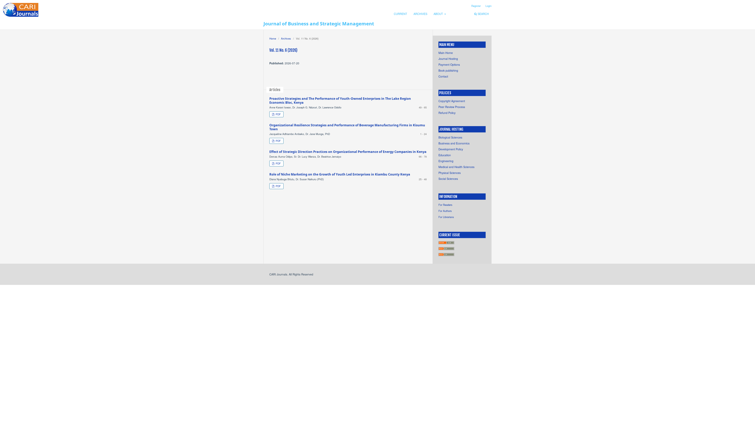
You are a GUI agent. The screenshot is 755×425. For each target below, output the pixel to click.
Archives (420, 14)
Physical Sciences (449, 173)
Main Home (445, 53)
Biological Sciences (450, 137)
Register (476, 6)
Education (444, 155)
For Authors (445, 211)
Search (483, 14)
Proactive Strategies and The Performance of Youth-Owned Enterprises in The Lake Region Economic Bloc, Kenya (340, 100)
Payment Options (449, 65)
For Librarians (446, 217)
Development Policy (450, 149)
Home (272, 38)
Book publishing (448, 70)
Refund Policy (447, 113)
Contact (443, 76)
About (439, 14)
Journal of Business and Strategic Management (318, 23)
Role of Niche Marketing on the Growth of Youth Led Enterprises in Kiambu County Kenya (339, 174)
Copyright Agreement (451, 101)
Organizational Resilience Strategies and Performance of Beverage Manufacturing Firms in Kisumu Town (347, 127)
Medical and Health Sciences (456, 167)
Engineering (445, 161)
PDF (278, 114)
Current (400, 14)
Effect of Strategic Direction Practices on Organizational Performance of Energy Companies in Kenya (347, 152)
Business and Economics (454, 143)
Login (488, 6)
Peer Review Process (451, 107)
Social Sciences (448, 179)
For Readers (445, 205)
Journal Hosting (448, 59)
